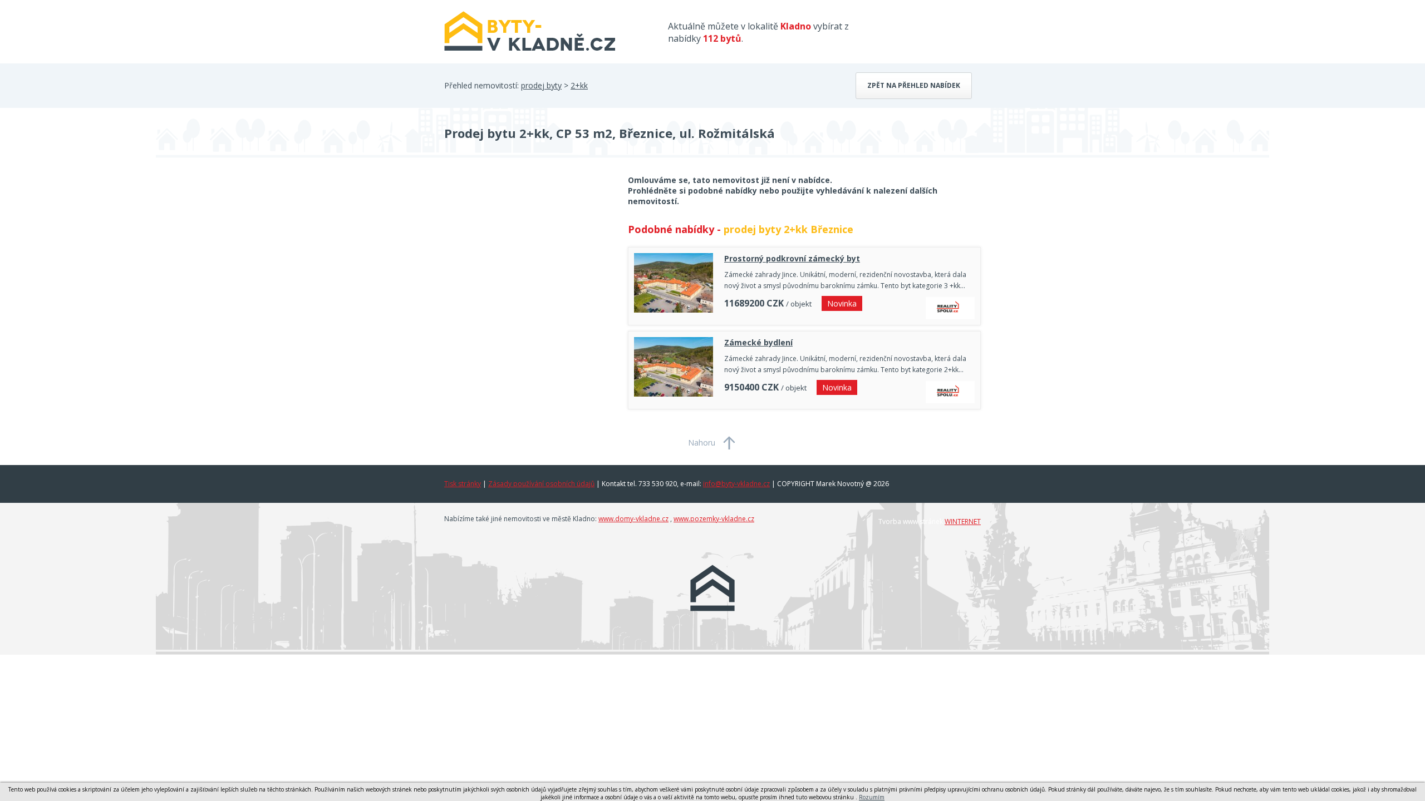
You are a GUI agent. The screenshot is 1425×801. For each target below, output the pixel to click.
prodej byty (541, 85)
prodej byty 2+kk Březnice (788, 229)
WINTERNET (963, 521)
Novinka (842, 303)
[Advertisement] (527, 264)
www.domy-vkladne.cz (633, 518)
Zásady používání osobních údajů (541, 483)
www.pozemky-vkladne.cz (714, 518)
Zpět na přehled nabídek (913, 85)
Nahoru (701, 442)
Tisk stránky (462, 483)
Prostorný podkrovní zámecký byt (792, 258)
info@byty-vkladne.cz (736, 483)
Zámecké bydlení (758, 342)
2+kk (579, 85)
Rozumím (872, 797)
